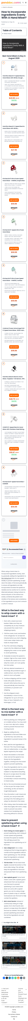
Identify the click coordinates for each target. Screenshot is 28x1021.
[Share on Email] (24, 978)
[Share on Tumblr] (21, 978)
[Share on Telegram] (12, 978)
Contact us (14, 1016)
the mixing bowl (6, 578)
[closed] (26, 2)
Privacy (14, 1012)
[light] (20, 2)
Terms (14, 1010)
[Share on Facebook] (4, 978)
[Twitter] (14, 1019)
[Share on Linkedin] (10, 978)
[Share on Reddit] (18, 978)
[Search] (23, 2)
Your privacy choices (14, 1014)
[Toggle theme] (24, 549)
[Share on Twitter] (7, 978)
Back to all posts (7, 7)
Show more (7, 33)
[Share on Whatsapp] (15, 978)
